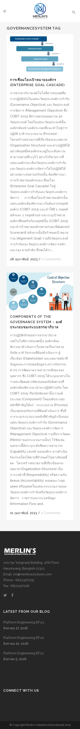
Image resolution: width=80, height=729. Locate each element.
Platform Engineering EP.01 (23, 653)
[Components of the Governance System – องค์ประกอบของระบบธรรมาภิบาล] (40, 291)
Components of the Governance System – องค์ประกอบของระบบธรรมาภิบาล (36, 322)
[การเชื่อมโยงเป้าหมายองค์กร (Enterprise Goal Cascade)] (40, 53)
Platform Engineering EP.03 (23, 622)
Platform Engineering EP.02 (23, 638)
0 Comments (51, 259)
